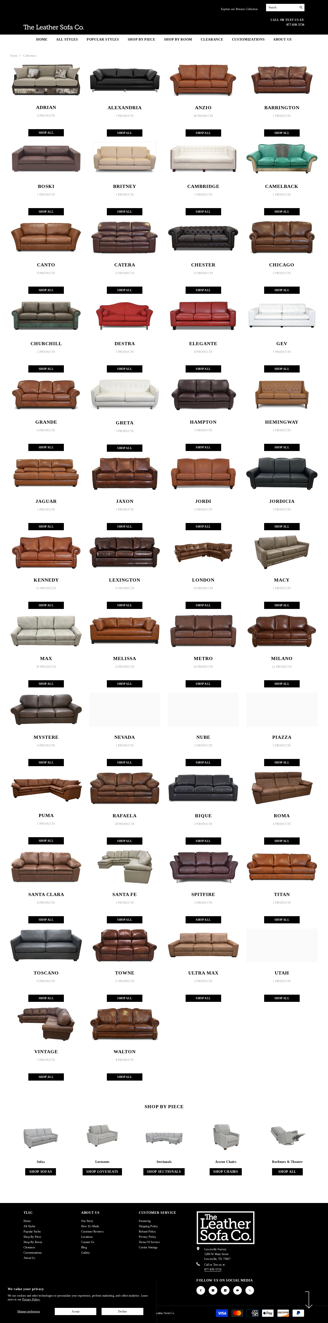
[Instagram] (213, 1290)
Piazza (282, 737)
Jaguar (46, 501)
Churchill (46, 343)
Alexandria (125, 107)
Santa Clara (46, 894)
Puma (46, 815)
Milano (282, 658)
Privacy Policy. (31, 1299)
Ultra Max (203, 972)
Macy (282, 580)
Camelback (281, 186)
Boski (46, 186)
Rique (203, 815)
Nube (203, 737)
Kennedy (46, 580)
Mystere (46, 737)
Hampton (203, 422)
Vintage (46, 1051)
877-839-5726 (212, 1269)
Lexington (124, 580)
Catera (124, 264)
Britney (124, 186)
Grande (46, 422)
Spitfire (203, 894)
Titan (282, 894)
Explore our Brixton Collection (239, 9)
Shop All (46, 132)
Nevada (124, 737)
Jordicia (282, 501)
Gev (281, 343)
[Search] (285, 7)
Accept (75, 1311)
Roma (282, 815)
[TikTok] (225, 1290)
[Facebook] (200, 1290)
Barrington (281, 107)
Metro (203, 658)
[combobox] (281, 7)
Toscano (46, 972)
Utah (282, 972)
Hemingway (281, 422)
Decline (122, 1311)
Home (14, 55)
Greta (125, 422)
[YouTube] (237, 1290)
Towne (124, 972)
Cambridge (203, 186)
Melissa (124, 658)
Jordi (203, 501)
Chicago (281, 264)
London (203, 580)
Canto (46, 264)
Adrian (46, 107)
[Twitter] (249, 1290)
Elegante (203, 343)
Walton (125, 1051)
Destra (125, 343)
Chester (203, 264)
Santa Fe (124, 894)
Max (46, 658)
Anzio (203, 107)
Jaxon (125, 501)
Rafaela (125, 815)
